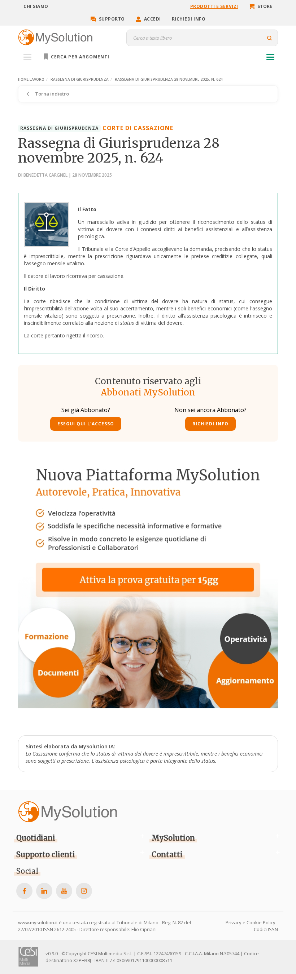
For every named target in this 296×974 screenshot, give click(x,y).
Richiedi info (189, 19)
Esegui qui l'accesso (85, 424)
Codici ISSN (266, 929)
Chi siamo (35, 6)
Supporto (112, 19)
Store (265, 6)
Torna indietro (51, 93)
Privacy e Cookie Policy (250, 922)
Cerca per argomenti (79, 57)
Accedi (152, 19)
